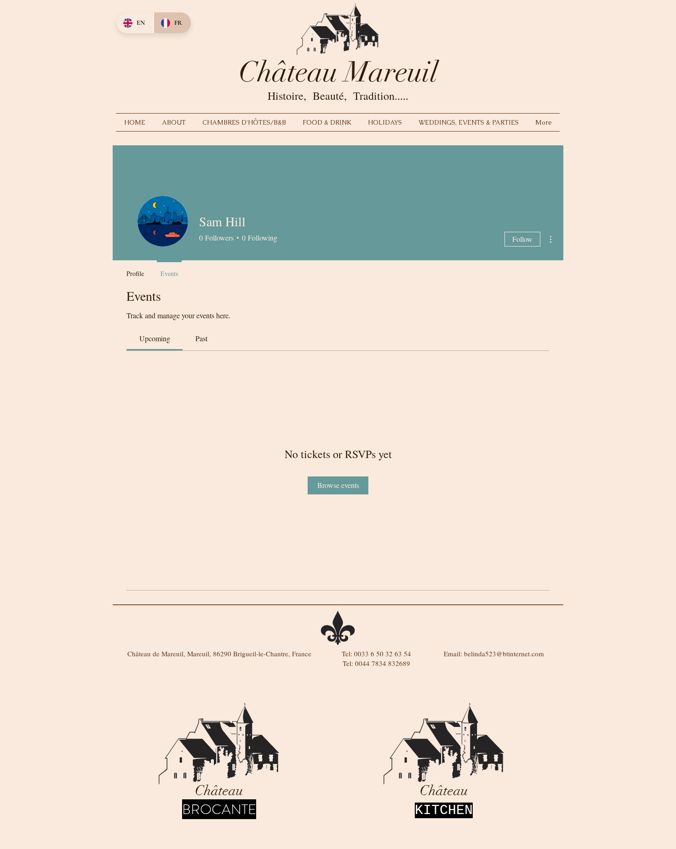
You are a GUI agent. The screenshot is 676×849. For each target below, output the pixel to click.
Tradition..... (380, 95)
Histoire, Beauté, (310, 95)
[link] (154, 338)
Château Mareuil (338, 72)
